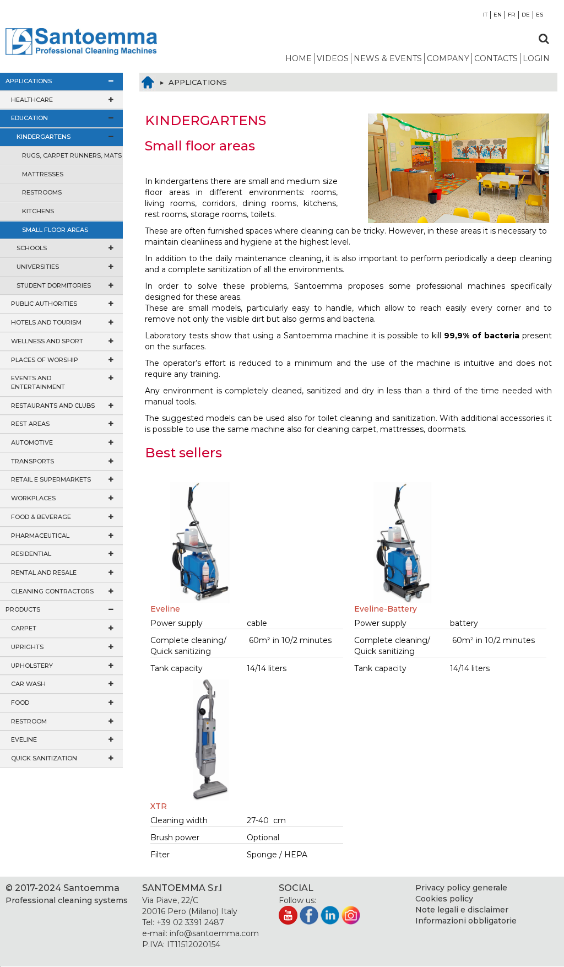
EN (498, 14)
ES (539, 14)
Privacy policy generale (461, 888)
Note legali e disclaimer (461, 910)
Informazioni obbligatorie (466, 921)
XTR (158, 806)
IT (485, 14)
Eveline (165, 609)
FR (512, 14)
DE (526, 14)
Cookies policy (444, 899)
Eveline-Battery (385, 609)
